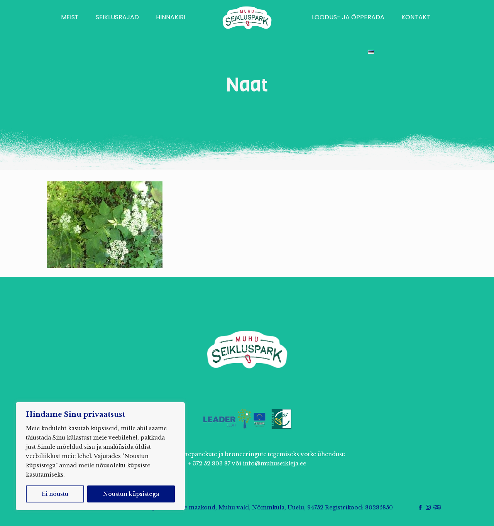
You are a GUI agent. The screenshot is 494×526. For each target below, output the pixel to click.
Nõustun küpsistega (131, 493)
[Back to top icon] (457, 510)
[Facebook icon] (420, 507)
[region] (100, 456)
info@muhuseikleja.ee (274, 463)
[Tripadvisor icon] (436, 507)
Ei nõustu (55, 493)
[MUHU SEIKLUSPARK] (247, 17)
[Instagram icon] (428, 507)
